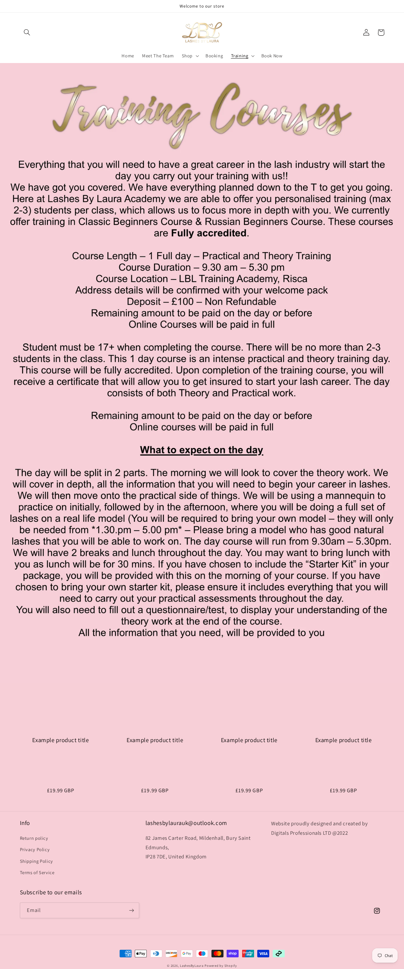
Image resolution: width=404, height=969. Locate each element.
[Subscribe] (131, 910)
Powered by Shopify (221, 965)
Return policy (34, 838)
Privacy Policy (35, 849)
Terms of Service (37, 872)
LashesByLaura (192, 965)
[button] (27, 32)
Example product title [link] (60, 740)
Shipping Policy (36, 861)
